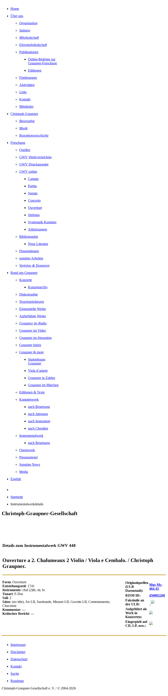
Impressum (18, 645)
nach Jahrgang (38, 414)
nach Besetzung (39, 407)
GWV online (28, 171)
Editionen (34, 70)
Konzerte (25, 280)
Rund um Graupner (23, 273)
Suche (14, 673)
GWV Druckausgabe (34, 164)
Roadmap (17, 681)
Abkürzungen (37, 229)
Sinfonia (34, 215)
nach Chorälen (38, 428)
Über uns (16, 16)
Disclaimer (17, 652)
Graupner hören (30, 345)
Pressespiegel (28, 457)
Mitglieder (26, 106)
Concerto (34, 200)
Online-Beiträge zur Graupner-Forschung (42, 61)
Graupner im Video (32, 330)
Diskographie (28, 294)
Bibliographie (28, 236)
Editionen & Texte (32, 392)
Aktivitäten (27, 85)
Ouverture (35, 208)
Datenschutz (19, 659)
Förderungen (28, 77)
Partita (32, 186)
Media (23, 472)
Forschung (17, 142)
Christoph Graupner (24, 114)
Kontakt (24, 99)
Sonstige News (29, 464)
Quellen (24, 150)
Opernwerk (27, 450)
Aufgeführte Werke (32, 316)
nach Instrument (39, 421)
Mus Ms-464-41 (155, 586)
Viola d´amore (38, 370)
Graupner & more (31, 352)
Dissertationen (29, 251)
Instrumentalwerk (31, 435)
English (15, 479)
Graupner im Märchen (43, 385)
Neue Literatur (38, 244)
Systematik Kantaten (42, 222)
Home (14, 9)
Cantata (33, 179)
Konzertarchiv (38, 287)
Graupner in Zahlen (41, 378)
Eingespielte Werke (32, 309)
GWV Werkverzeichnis (35, 157)
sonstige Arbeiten (31, 258)
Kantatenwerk (29, 399)
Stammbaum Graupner (36, 361)
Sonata (32, 193)
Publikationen (28, 52)
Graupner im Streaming (35, 338)
